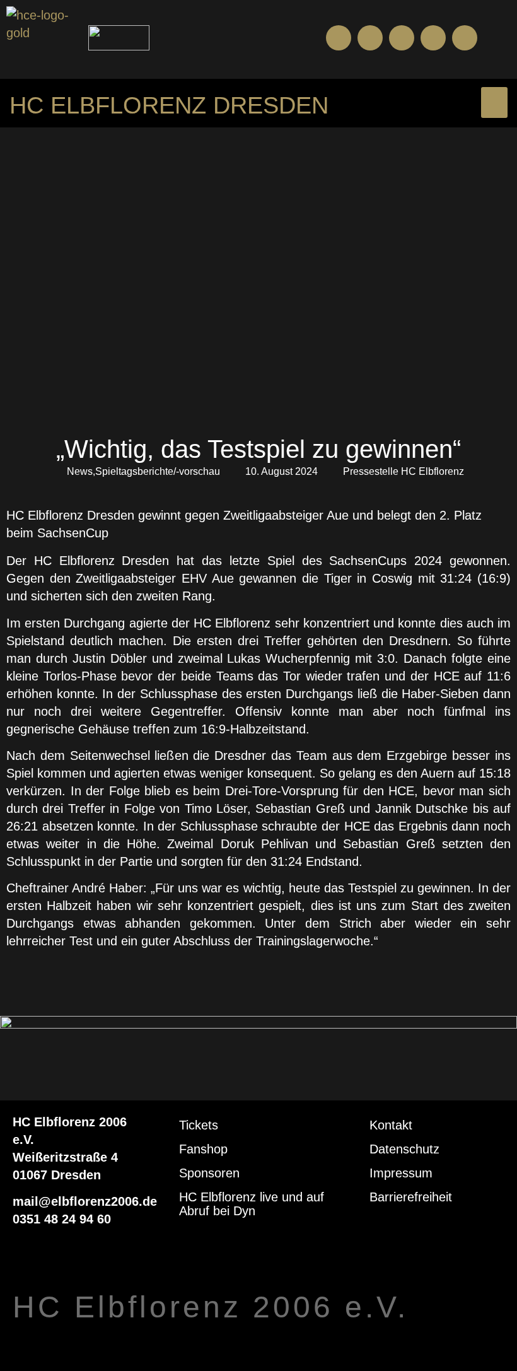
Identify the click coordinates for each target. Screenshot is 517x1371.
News (80, 471)
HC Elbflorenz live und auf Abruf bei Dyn (251, 1204)
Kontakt (390, 1125)
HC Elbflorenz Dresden (168, 105)
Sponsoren (209, 1173)
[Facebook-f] (338, 37)
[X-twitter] (433, 37)
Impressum (401, 1173)
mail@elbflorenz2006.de (85, 1201)
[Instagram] (401, 37)
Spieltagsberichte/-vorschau (157, 471)
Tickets (198, 1125)
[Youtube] (370, 37)
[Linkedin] (464, 37)
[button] (500, 38)
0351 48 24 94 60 (62, 1219)
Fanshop (203, 1149)
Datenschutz (404, 1149)
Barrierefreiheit (410, 1197)
